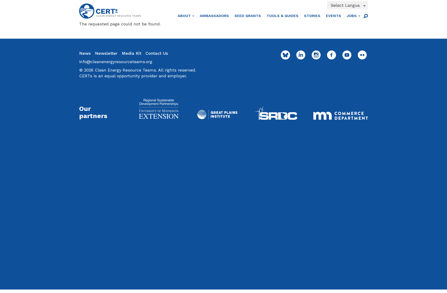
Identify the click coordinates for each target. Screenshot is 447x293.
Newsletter (106, 53)
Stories (312, 16)
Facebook (331, 55)
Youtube (347, 55)
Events (333, 16)
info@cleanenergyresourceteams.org (115, 61)
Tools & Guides (282, 16)
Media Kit (131, 53)
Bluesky (285, 55)
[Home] (110, 11)
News (85, 53)
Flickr (362, 55)
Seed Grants (247, 16)
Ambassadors (214, 16)
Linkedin (300, 55)
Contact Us (157, 53)
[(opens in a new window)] (159, 109)
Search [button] (365, 16)
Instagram (316, 55)
